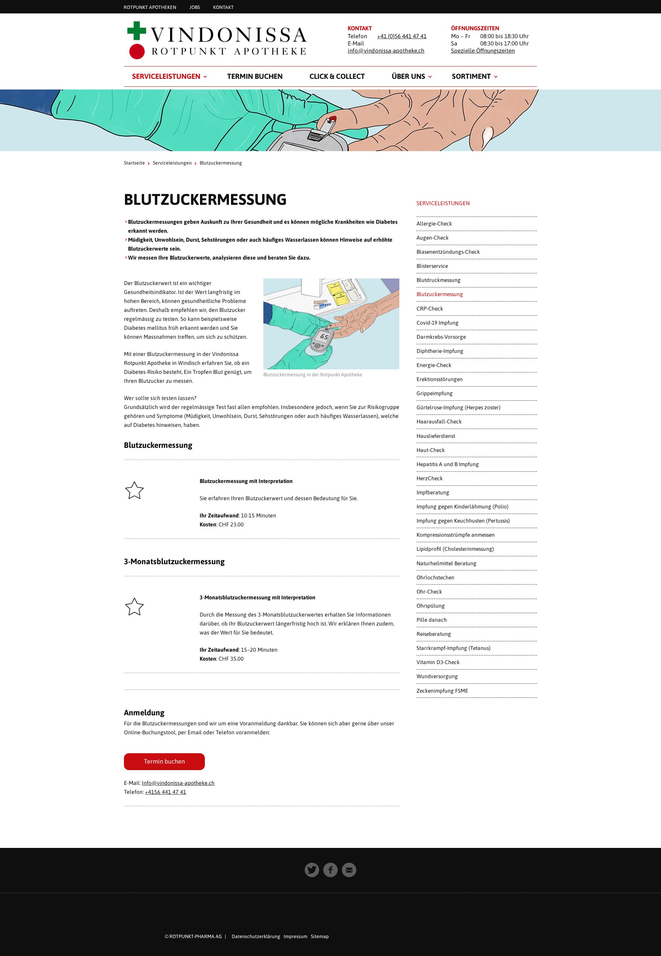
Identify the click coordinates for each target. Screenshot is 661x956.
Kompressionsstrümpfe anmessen (456, 535)
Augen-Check (433, 237)
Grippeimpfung (435, 393)
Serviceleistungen (166, 76)
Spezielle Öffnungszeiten (483, 50)
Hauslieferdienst (436, 436)
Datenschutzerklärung (256, 936)
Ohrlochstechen (435, 577)
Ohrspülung (431, 605)
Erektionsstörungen (440, 379)
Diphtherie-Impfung (440, 351)
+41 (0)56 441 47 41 (402, 36)
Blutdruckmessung (439, 280)
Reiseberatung (434, 634)
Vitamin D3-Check (438, 662)
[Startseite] (227, 40)
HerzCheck (430, 478)
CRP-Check (430, 308)
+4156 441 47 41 (165, 792)
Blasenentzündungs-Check (448, 252)
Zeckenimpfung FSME (442, 690)
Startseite (134, 163)
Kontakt (223, 7)
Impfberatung (433, 492)
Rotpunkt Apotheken (150, 7)
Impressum (295, 936)
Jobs (194, 7)
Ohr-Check (429, 591)
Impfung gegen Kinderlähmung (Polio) (462, 506)
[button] (312, 870)
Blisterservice (432, 266)
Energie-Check (434, 365)
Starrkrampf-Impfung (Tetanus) (454, 648)
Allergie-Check (434, 223)
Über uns (408, 76)
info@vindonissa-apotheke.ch (386, 50)
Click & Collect (337, 76)
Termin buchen (255, 76)
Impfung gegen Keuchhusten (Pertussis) (463, 520)
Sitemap (320, 936)
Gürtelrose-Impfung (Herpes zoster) (459, 407)
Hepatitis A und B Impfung (448, 464)
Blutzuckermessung (440, 294)
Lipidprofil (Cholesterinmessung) (455, 549)
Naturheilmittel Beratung (446, 563)
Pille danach (432, 620)
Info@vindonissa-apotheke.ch (178, 783)
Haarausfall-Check (439, 421)
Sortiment (471, 76)
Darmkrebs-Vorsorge (441, 337)
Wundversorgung (437, 676)
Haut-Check (431, 450)
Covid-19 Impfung (438, 322)
